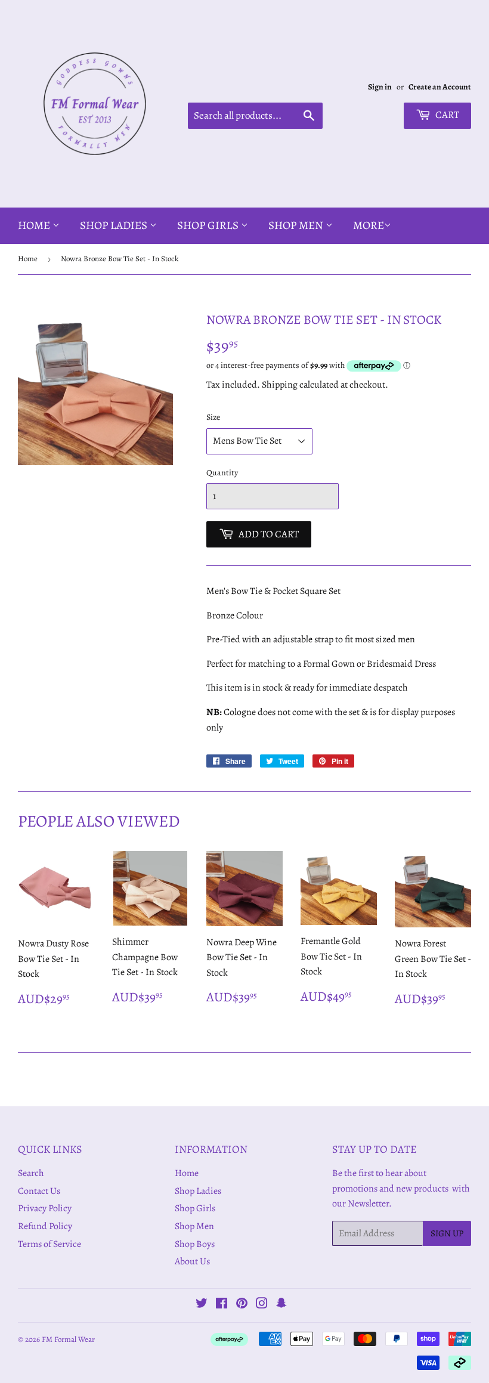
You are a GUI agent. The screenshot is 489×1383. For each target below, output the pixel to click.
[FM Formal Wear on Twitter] (202, 1304)
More (368, 225)
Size (213, 417)
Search (31, 1173)
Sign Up (447, 1233)
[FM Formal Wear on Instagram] (262, 1304)
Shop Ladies (115, 225)
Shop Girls (209, 225)
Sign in (380, 86)
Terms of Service (49, 1244)
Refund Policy (45, 1226)
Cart (446, 115)
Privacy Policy (45, 1208)
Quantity (222, 472)
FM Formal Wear (68, 1339)
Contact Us (39, 1191)
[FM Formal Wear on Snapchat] (281, 1304)
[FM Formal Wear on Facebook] (221, 1304)
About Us (192, 1261)
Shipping (280, 384)
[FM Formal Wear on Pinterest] (242, 1304)
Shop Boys (195, 1244)
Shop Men (297, 225)
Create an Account (439, 86)
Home (35, 225)
